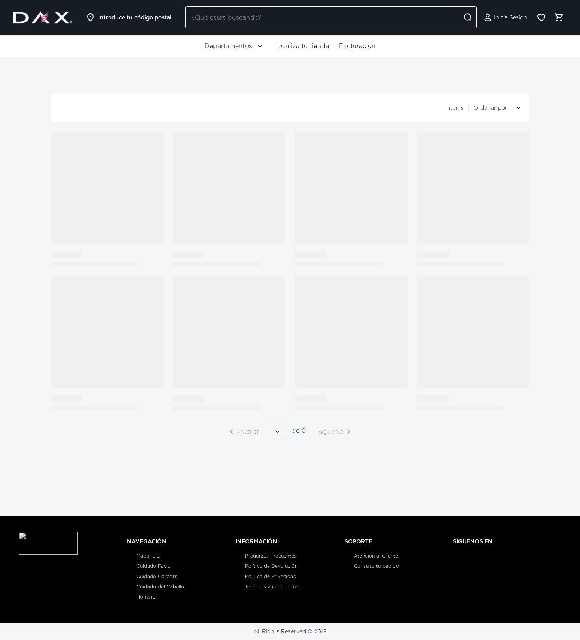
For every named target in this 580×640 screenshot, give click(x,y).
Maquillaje (148, 556)
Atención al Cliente (376, 556)
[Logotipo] (42, 17)
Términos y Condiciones (273, 586)
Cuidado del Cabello (160, 586)
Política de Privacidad (270, 576)
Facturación (357, 46)
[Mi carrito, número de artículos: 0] (558, 17)
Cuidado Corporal (158, 576)
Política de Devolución (271, 566)
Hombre (146, 597)
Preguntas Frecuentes (270, 556)
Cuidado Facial (154, 566)
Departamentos (228, 46)
